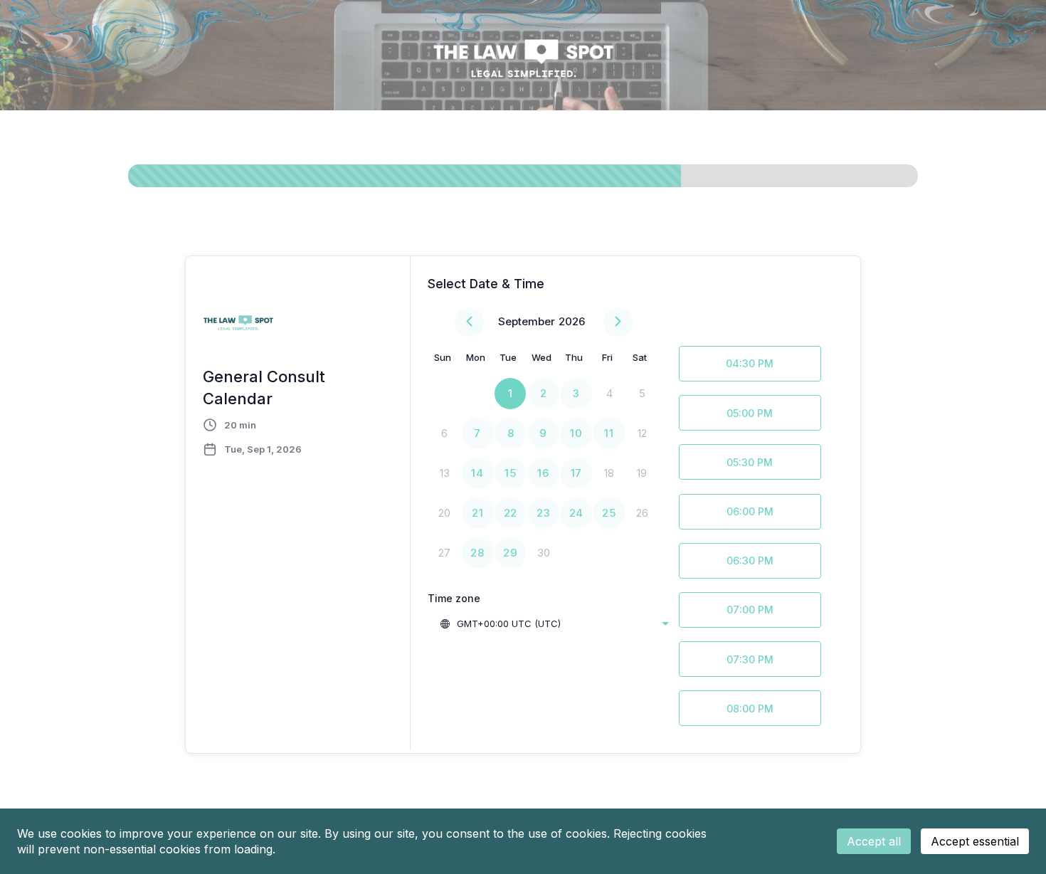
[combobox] (554, 623)
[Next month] (618, 322)
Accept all (874, 841)
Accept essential (975, 841)
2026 (572, 321)
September (526, 321)
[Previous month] (469, 322)
